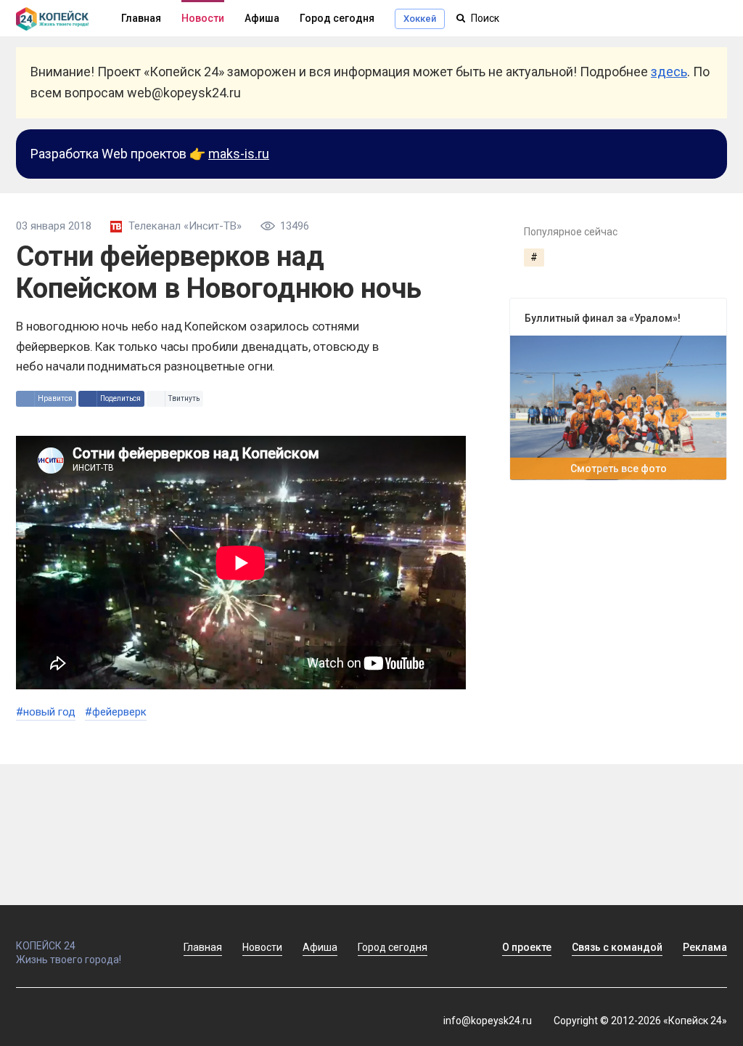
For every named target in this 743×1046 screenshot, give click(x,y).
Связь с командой (617, 947)
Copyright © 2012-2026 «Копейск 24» (640, 1020)
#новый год (45, 711)
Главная (203, 947)
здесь (669, 71)
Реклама (705, 947)
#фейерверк (116, 711)
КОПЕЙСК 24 (45, 946)
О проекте (526, 947)
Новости (202, 18)
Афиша (262, 18)
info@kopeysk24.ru (487, 1020)
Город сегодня (337, 18)
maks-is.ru (238, 153)
